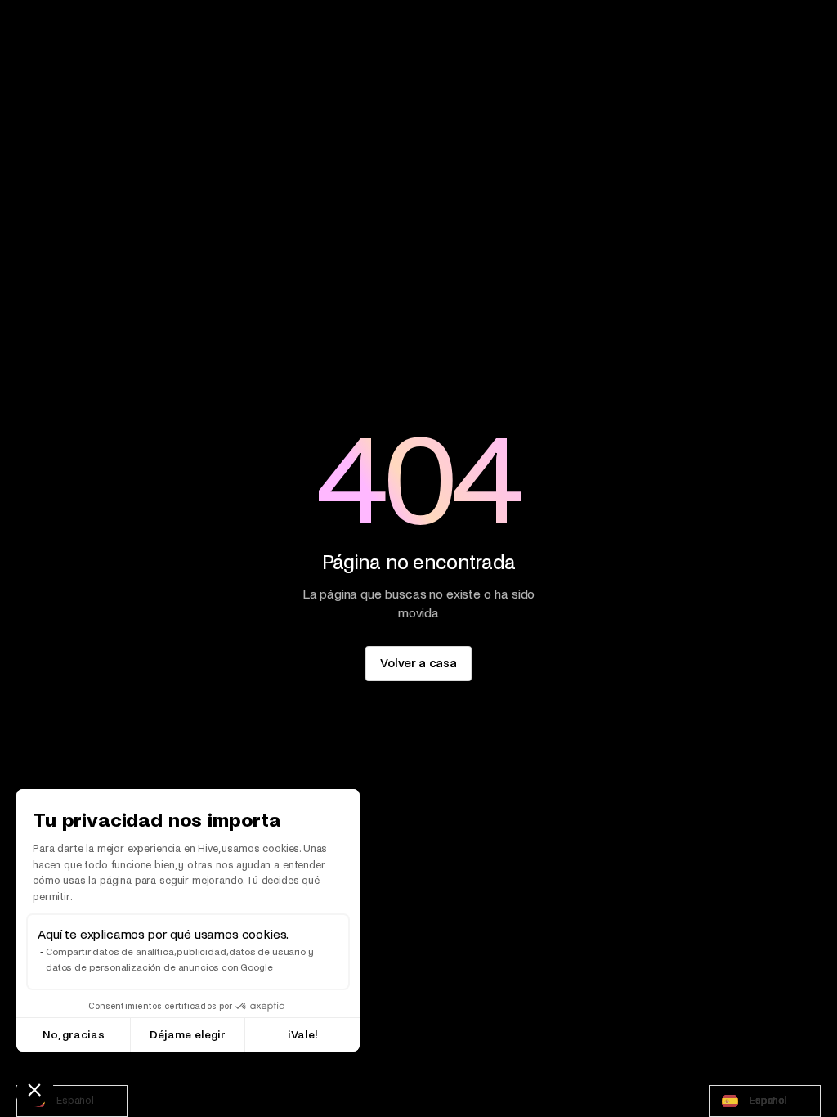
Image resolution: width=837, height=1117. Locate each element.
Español (75, 1100)
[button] (34, 1089)
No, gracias (74, 1035)
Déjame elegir (188, 1035)
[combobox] (72, 1101)
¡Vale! (303, 1035)
